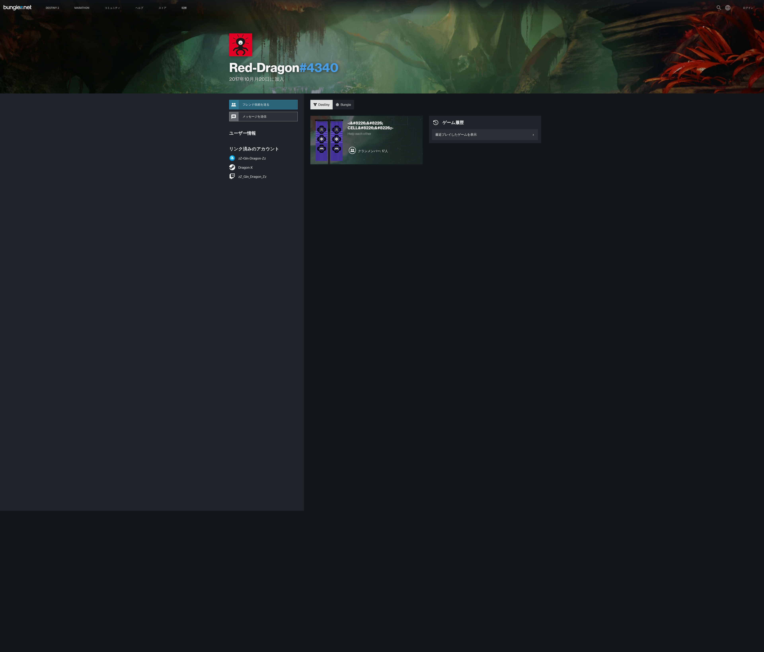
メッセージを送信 (254, 116)
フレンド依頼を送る (256, 104)
